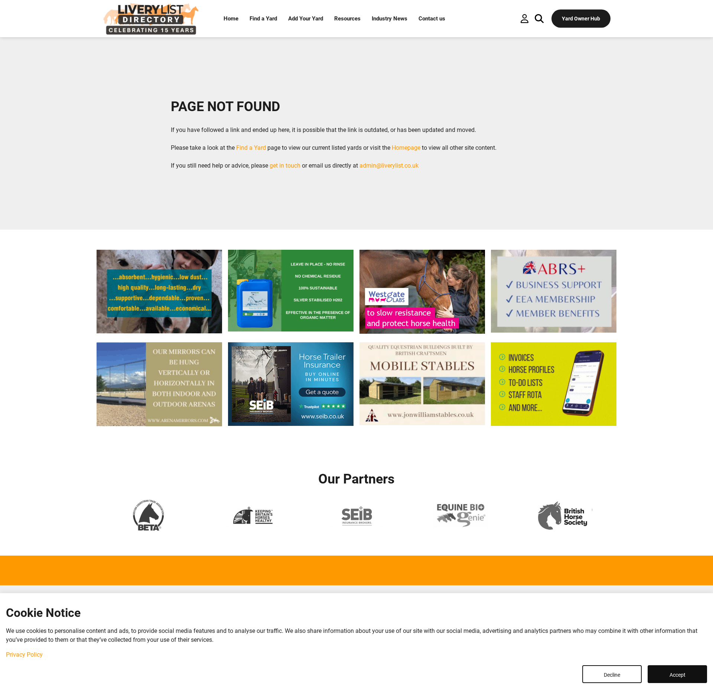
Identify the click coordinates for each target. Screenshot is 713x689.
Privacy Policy (24, 654)
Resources (347, 18)
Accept (678, 675)
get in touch (285, 165)
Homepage (406, 147)
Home (231, 18)
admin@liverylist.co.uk (389, 165)
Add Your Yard (305, 18)
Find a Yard (263, 18)
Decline (612, 675)
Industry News (389, 18)
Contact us (432, 18)
